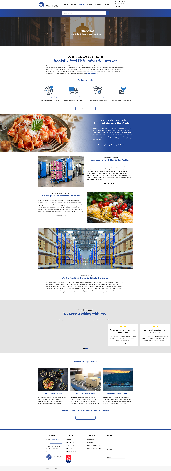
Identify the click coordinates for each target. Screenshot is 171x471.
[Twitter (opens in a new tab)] (116, 6)
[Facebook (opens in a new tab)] (119, 6)
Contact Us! (85, 418)
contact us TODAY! (92, 73)
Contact (68, 439)
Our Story (69, 448)
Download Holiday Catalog (94, 448)
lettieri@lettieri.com (56, 443)
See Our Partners (109, 183)
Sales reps (49, 452)
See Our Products (61, 216)
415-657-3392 (55, 439)
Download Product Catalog (94, 445)
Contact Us (85, 109)
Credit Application (71, 451)
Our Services (70, 442)
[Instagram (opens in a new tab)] (121, 6)
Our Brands (90, 442)
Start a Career (70, 445)
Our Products (90, 439)
